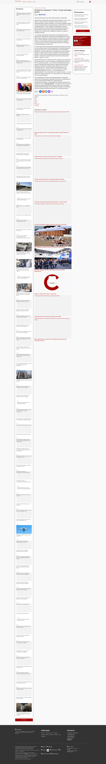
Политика (55, 732)
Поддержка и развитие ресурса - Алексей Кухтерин (72, 751)
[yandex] (46, 753)
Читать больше (82, 30)
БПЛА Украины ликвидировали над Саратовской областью (81, 23)
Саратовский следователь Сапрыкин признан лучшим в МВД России (81, 19)
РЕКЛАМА (69, 739)
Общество (43, 732)
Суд (52, 732)
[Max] (75, 41)
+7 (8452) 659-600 (70, 736)
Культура (56, 734)
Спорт (60, 734)
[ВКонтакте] (39, 14)
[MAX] (44, 14)
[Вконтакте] (48, 750)
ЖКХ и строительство (50, 734)
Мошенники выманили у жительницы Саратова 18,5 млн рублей (81, 15)
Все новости (19, 9)
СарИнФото (43, 736)
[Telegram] (43, 14)
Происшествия (48, 732)
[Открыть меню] (90, 1)
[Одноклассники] (41, 14)
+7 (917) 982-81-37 (71, 734)
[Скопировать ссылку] (46, 14)
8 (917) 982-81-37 (81, 40)
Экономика (43, 734)
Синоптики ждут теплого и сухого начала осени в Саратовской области (81, 26)
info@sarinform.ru (78, 44)
